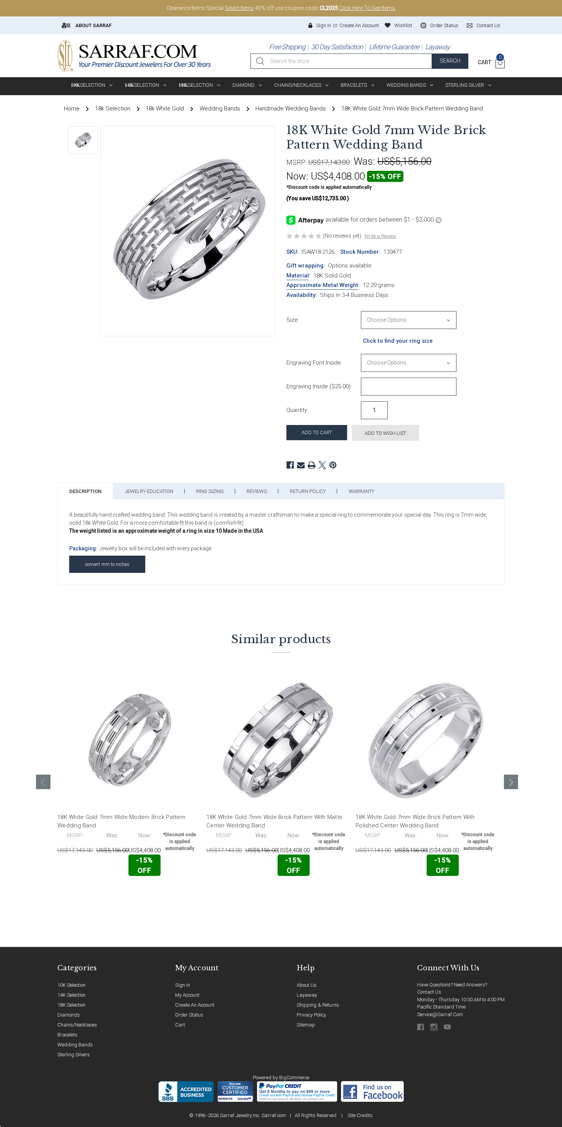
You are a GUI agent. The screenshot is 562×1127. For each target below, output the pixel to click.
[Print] (311, 465)
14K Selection (71, 995)
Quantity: (297, 410)
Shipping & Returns (318, 1005)
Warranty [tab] (361, 491)
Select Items (239, 8)
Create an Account (359, 25)
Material (297, 275)
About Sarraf (93, 25)
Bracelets (354, 85)
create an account (194, 1005)
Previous (43, 782)
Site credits (360, 1115)
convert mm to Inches (107, 564)
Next (511, 782)
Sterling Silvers (73, 1054)
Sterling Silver (464, 85)
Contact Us (429, 992)
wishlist (403, 25)
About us (307, 985)
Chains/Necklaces (297, 85)
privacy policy (311, 1015)
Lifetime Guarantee (394, 47)
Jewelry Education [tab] (149, 491)
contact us (488, 25)
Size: (292, 319)
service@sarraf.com (440, 1014)
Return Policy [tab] (308, 491)
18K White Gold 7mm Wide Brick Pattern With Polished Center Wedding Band (415, 821)
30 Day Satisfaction (337, 47)
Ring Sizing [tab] (210, 491)
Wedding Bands (406, 85)
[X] (322, 465)
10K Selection (71, 985)
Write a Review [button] (380, 236)
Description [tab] (85, 491)
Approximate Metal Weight (322, 285)
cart (180, 1025)
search (450, 61)
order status (444, 25)
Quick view (174, 892)
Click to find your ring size (398, 340)
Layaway (437, 47)
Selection (88, 85)
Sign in (323, 25)
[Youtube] (448, 1027)
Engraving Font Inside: (314, 362)
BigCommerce (294, 1077)
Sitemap (306, 1025)
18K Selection (71, 1005)
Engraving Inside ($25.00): (319, 386)
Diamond (243, 85)
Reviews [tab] (257, 491)
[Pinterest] (333, 465)
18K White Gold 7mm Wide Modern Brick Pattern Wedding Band (121, 821)
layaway (307, 995)
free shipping (287, 47)
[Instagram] (434, 1027)
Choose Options (91, 892)
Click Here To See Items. (367, 8)
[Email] (301, 465)
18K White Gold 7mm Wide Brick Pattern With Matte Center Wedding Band (274, 821)
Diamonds (68, 1015)
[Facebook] (290, 465)
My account (187, 995)
